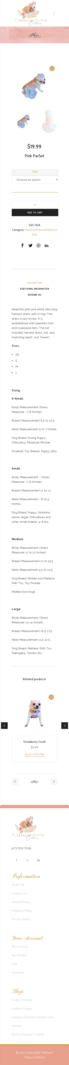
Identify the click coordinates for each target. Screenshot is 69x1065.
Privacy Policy (21, 919)
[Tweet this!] (30, 245)
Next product (54, 781)
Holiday (17, 1026)
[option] (34, 86)
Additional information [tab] (34, 288)
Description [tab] (34, 282)
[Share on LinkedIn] (46, 245)
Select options (35, 754)
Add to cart (35, 212)
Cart (14, 964)
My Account (20, 946)
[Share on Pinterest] (38, 245)
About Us (18, 884)
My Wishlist (19, 955)
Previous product (15, 781)
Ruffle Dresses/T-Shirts (28, 1034)
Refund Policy (21, 902)
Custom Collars (22, 1008)
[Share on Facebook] (22, 245)
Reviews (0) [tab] (34, 294)
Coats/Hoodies (22, 1000)
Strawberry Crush (34, 742)
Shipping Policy (22, 910)
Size (35, 171)
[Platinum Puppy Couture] (30, 13)
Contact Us (19, 893)
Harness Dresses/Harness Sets (33, 1017)
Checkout (18, 972)
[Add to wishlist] (52, 68)
